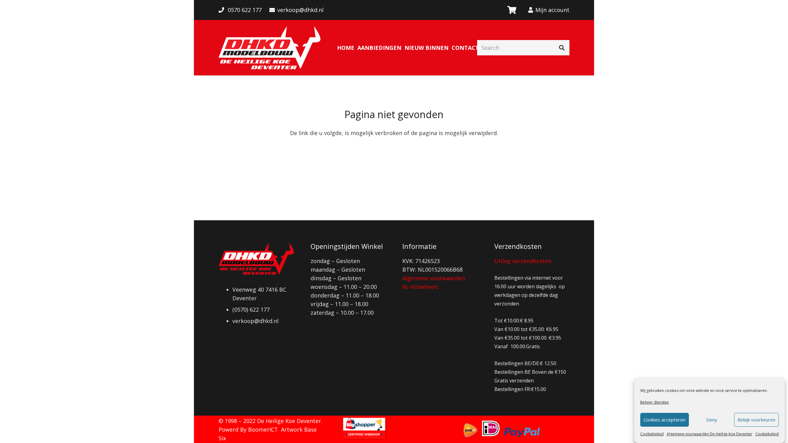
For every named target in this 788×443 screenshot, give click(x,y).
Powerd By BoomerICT (248, 429)
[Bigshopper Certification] (364, 438)
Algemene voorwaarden (433, 278)
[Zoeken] (561, 47)
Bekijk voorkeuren (756, 420)
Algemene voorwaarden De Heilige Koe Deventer (709, 434)
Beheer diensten (654, 402)
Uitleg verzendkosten (522, 261)
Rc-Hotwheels (420, 286)
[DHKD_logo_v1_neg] (269, 47)
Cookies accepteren (664, 420)
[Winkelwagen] (511, 10)
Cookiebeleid (652, 434)
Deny (711, 420)
